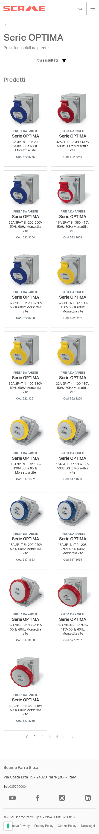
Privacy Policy (43, 826)
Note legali (88, 826)
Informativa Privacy (16, 826)
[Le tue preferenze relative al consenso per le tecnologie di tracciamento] (8, 826)
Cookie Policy (67, 826)
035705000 (17, 786)
